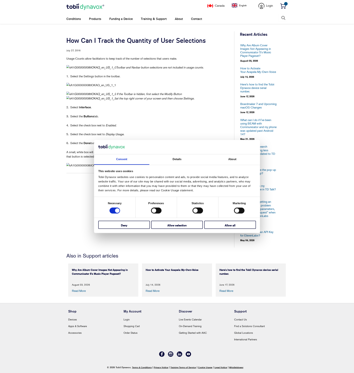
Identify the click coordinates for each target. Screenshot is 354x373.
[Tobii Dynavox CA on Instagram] (171, 355)
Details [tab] (177, 159)
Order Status (131, 332)
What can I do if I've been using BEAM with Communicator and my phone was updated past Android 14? (258, 127)
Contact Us (240, 319)
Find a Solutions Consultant (249, 326)
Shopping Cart (132, 326)
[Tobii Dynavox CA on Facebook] (162, 355)
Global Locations (243, 332)
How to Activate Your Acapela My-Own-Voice (258, 70)
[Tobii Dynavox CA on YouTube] (188, 355)
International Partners (245, 339)
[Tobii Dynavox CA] (85, 7)
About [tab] (232, 159)
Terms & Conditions (142, 367)
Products (95, 19)
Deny (124, 225)
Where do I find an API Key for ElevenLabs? (256, 233)
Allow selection (177, 225)
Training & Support (154, 19)
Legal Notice (220, 367)
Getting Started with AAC (193, 332)
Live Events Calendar (190, 319)
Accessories (75, 332)
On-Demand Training (190, 326)
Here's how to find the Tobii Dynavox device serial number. (257, 88)
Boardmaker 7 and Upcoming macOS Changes (258, 105)
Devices (72, 319)
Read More (79, 291)
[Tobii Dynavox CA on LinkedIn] (180, 355)
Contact (196, 19)
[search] (283, 18)
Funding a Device (121, 19)
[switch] (156, 211)
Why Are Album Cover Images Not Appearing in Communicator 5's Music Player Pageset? (255, 51)
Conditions (73, 19)
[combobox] (242, 5)
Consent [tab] (121, 159)
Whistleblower (236, 367)
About (179, 19)
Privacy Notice (161, 367)
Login (127, 319)
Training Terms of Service (183, 367)
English (243, 5)
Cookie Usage (205, 367)
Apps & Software (77, 326)
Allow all (230, 225)
